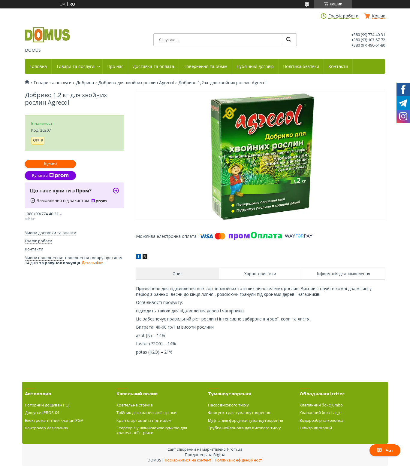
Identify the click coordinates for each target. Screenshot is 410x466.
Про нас (115, 66)
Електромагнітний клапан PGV (54, 420)
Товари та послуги (75, 66)
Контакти (338, 66)
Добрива (85, 82)
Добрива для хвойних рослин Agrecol (136, 82)
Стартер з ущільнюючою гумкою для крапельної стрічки (151, 430)
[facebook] (138, 257)
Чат (389, 450)
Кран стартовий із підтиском (143, 420)
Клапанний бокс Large (321, 412)
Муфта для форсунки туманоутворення (245, 420)
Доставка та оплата (153, 66)
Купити (50, 164)
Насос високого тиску (228, 405)
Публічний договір (255, 66)
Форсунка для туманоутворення (239, 412)
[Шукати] (288, 39)
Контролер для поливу (46, 428)
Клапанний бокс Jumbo (321, 405)
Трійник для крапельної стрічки (146, 412)
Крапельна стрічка (134, 405)
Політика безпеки (301, 66)
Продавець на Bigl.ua (205, 454)
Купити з (40, 175)
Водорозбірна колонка (321, 420)
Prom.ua (235, 449)
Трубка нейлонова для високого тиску (244, 428)
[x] (145, 257)
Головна (38, 66)
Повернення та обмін (205, 66)
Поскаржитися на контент (188, 460)
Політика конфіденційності (239, 460)
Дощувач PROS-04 (42, 412)
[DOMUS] (47, 35)
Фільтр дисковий (316, 428)
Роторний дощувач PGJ (47, 405)
